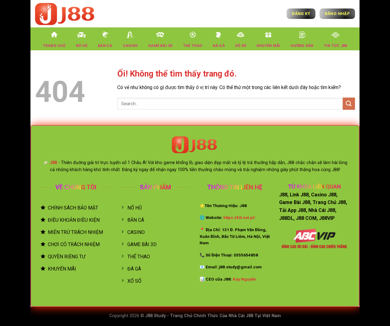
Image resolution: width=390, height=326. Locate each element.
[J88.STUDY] (65, 13)
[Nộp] (349, 103)
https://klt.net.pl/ (239, 217)
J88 (53, 162)
